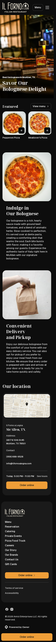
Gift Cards (11, 564)
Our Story (10, 550)
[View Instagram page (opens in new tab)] (12, 609)
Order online (27, 485)
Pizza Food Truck (15, 540)
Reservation (12, 526)
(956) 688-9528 (14, 457)
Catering (10, 531)
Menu (38, 7)
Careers (9, 545)
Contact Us (11, 559)
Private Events (13, 536)
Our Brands (11, 554)
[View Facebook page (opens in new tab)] (7, 609)
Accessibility (12, 593)
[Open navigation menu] (47, 7)
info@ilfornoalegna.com (19, 464)
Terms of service (14, 588)
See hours (42, 476)
